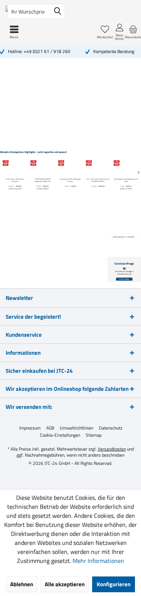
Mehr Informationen (98, 560)
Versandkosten (112, 448)
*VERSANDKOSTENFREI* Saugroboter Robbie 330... (42, 180)
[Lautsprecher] (30, 122)
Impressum (30, 428)
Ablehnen (21, 584)
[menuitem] (133, 32)
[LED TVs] (25, 85)
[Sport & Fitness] (122, 85)
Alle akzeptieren (65, 584)
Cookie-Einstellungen (60, 435)
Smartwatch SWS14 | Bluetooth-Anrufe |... (71, 180)
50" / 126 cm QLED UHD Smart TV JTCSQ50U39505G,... (98, 180)
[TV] (77, 85)
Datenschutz (110, 428)
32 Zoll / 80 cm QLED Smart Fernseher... (15, 180)
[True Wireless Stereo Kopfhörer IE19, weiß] (126, 167)
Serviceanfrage (124, 279)
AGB (50, 428)
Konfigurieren (113, 584)
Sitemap (94, 435)
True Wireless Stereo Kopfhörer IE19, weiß (126, 180)
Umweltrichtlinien (76, 428)
